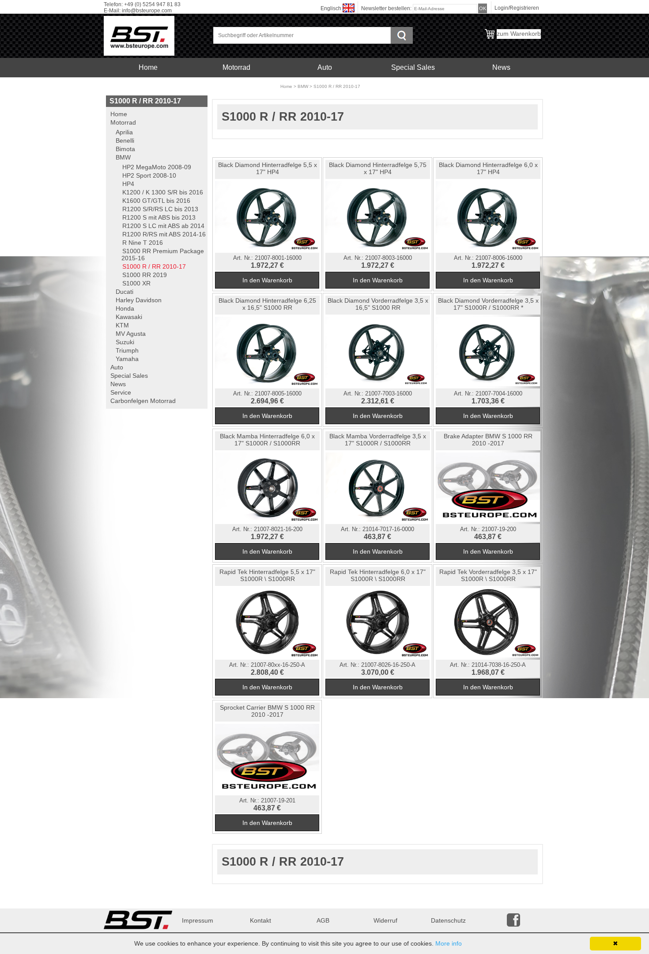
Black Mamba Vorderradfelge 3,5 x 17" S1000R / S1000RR (377, 440)
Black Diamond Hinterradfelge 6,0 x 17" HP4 (488, 168)
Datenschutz (448, 920)
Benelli (125, 140)
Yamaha (127, 358)
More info (448, 943)
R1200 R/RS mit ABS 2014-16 (164, 234)
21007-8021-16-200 (278, 529)
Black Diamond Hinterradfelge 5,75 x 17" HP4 (377, 168)
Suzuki (125, 342)
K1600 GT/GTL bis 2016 (156, 200)
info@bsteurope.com (147, 11)
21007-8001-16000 (278, 258)
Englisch (331, 8)
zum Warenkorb (519, 33)
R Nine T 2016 (142, 242)
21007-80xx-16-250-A (278, 665)
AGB (323, 920)
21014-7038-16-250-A (499, 665)
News (501, 67)
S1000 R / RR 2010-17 (336, 86)
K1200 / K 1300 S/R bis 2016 (162, 192)
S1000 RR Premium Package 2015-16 (162, 254)
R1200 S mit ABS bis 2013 (159, 217)
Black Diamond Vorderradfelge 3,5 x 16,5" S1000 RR (378, 304)
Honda (125, 308)
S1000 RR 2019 (144, 274)
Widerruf (385, 920)
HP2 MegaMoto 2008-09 (156, 167)
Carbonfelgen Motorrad (236, 87)
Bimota (125, 148)
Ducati (124, 291)
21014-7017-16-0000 (388, 529)
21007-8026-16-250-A (388, 665)
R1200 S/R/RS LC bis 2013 (160, 209)
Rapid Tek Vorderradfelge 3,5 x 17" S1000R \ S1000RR (488, 575)
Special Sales (413, 67)
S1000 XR (136, 283)
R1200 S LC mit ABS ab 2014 (163, 225)
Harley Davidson (139, 300)
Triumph (127, 350)
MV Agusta (131, 333)
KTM (122, 325)
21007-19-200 (499, 529)
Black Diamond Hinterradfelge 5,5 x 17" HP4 (267, 168)
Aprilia (124, 132)
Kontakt (260, 920)
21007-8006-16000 (498, 258)
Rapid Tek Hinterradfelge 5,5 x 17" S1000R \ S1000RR (267, 575)
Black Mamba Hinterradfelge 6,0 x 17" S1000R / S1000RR (267, 440)
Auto (324, 67)
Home (148, 67)
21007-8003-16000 (388, 258)
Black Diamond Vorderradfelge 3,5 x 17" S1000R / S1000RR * (488, 304)
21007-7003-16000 (388, 394)
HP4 (128, 183)
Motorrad (236, 67)
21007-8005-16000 (278, 394)
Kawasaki (129, 316)
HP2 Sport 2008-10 (149, 175)
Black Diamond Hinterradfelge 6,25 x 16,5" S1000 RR (267, 304)
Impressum (197, 920)
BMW (303, 86)
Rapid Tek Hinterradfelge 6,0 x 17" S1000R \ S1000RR (378, 575)
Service (148, 87)
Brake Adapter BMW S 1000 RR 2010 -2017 (488, 440)
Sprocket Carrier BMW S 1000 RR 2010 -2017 (267, 711)
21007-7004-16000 (498, 394)
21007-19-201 (278, 801)
